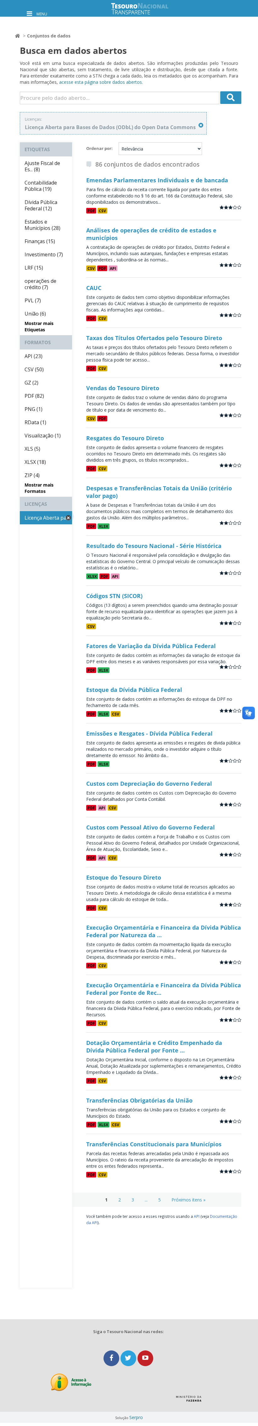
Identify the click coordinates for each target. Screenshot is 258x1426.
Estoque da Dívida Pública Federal (134, 689)
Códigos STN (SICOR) (114, 596)
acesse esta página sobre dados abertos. (101, 82)
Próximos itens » (188, 1200)
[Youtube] (145, 1358)
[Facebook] (112, 1358)
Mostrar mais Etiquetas (39, 326)
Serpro (136, 1417)
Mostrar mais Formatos (39, 488)
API (113, 268)
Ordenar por (98, 148)
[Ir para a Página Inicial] (144, 8)
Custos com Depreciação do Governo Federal (149, 783)
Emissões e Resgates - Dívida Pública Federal (149, 733)
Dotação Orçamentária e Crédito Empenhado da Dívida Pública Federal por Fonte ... (154, 1046)
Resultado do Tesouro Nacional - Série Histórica (154, 546)
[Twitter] (129, 1358)
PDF (91, 210)
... (146, 1200)
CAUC (93, 288)
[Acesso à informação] (71, 1382)
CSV (102, 210)
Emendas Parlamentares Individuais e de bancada (157, 180)
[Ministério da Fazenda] (189, 1401)
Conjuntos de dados (48, 36)
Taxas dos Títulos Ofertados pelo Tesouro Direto (154, 338)
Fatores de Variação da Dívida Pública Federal (151, 646)
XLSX (103, 526)
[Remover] (201, 125)
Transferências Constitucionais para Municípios (154, 1144)
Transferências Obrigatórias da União (139, 1100)
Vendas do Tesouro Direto (122, 388)
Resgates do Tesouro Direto (125, 438)
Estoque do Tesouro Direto (123, 877)
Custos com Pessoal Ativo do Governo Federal (150, 827)
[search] (231, 97)
